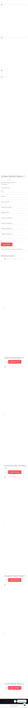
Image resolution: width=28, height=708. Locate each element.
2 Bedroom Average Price (7, 223)
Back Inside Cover (6, 187)
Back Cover (4, 184)
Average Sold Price (5, 212)
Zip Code (3, 196)
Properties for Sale (5, 201)
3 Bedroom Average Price (7, 228)
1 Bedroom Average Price (7, 217)
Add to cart (6, 244)
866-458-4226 (14, 706)
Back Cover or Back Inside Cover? (8, 182)
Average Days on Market (6, 207)
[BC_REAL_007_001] (14, 20)
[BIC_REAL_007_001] (14, 53)
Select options (14, 362)
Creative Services (3, 4)
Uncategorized (19, 249)
